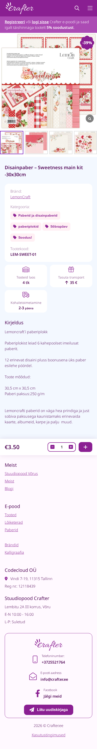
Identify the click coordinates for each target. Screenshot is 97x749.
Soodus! (25, 237)
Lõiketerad (14, 522)
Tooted (10, 514)
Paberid (11, 529)
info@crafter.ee (54, 679)
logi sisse (40, 21)
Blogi (9, 488)
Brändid (12, 544)
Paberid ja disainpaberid (37, 215)
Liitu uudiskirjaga (52, 710)
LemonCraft (20, 196)
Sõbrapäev (59, 226)
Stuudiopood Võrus (21, 473)
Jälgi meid (53, 696)
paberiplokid (28, 226)
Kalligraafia (14, 552)
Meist (9, 481)
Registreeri (15, 21)
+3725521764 (53, 662)
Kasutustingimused (48, 735)
